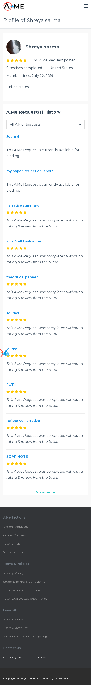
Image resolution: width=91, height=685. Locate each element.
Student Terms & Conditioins (24, 582)
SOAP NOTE (17, 457)
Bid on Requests (15, 527)
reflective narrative (23, 421)
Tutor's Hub (11, 543)
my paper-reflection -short (29, 171)
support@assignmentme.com (25, 657)
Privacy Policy (13, 573)
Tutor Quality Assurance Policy (25, 598)
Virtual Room (13, 552)
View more (45, 492)
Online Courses (14, 535)
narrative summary (22, 205)
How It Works (13, 619)
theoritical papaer (22, 277)
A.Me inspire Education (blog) (25, 636)
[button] (85, 6)
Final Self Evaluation (23, 241)
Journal (12, 136)
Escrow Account (15, 628)
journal (12, 349)
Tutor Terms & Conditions (21, 590)
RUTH (11, 385)
